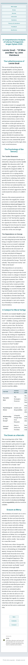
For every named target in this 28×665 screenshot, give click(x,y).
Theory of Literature (14, 23)
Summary (14, 20)
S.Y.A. (7, 638)
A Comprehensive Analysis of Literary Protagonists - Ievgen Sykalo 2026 (14, 42)
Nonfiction (14, 30)
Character (14, 16)
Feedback (14, 26)
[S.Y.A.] (4, 640)
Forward (14, 624)
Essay (14, 10)
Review (14, 13)
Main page (14, 6)
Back (14, 617)
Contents (14, 620)
